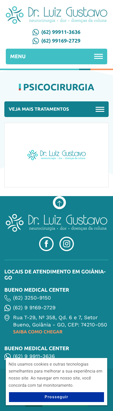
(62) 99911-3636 (61, 32)
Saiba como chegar (38, 332)
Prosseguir (56, 397)
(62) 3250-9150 (32, 298)
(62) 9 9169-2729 (34, 308)
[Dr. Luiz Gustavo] (56, 15)
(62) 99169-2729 (61, 41)
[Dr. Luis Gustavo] (56, 222)
